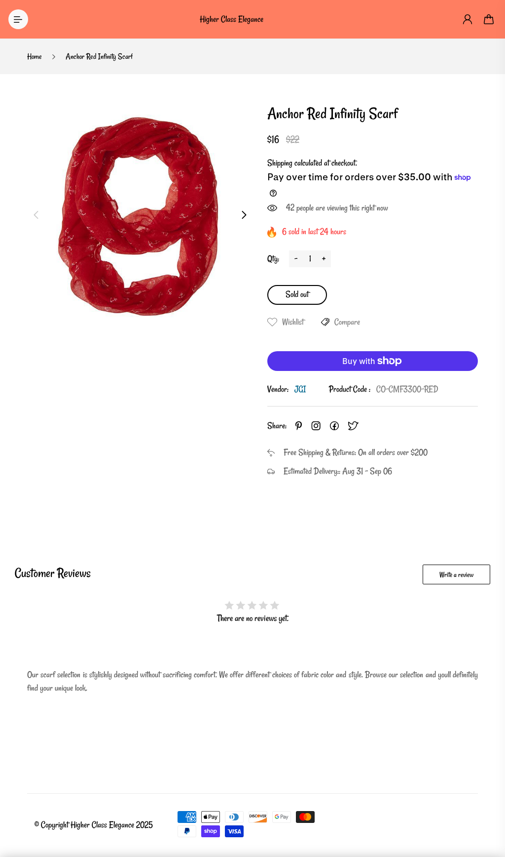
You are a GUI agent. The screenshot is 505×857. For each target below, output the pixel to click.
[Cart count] (489, 19)
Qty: (273, 258)
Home (34, 56)
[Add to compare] (325, 322)
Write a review (456, 574)
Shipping (279, 162)
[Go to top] (488, 822)
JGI (300, 389)
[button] (36, 214)
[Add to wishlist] (272, 322)
